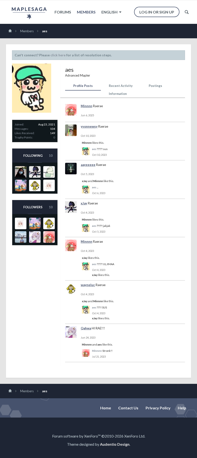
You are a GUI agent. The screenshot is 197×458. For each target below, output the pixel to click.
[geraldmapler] (49, 172)
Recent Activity (121, 86)
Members (86, 12)
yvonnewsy (89, 126)
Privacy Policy (158, 408)
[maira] (20, 185)
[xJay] (35, 172)
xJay (84, 181)
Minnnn (86, 106)
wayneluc (88, 285)
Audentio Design (114, 444)
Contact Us (128, 408)
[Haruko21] (20, 172)
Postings (155, 86)
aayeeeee (88, 165)
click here (58, 55)
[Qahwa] (35, 237)
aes (94, 148)
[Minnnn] (49, 237)
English (109, 12)
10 (51, 155)
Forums (63, 12)
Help (182, 408)
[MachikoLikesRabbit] (49, 185)
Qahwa (86, 328)
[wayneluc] (35, 185)
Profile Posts (83, 86)
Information (118, 94)
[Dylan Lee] (20, 237)
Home (105, 408)
